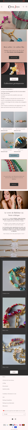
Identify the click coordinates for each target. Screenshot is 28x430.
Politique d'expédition (7, 400)
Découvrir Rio (14, 57)
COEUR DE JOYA (15, 429)
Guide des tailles (6, 389)
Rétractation (5, 406)
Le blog (4, 383)
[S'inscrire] (23, 414)
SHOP (14, 372)
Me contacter (5, 386)
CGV (3, 397)
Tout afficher (14, 155)
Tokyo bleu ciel (20, 149)
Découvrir (14, 79)
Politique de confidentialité (8, 403)
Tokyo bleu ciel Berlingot (7, 149)
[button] (1, 6)
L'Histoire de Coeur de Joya (8, 380)
